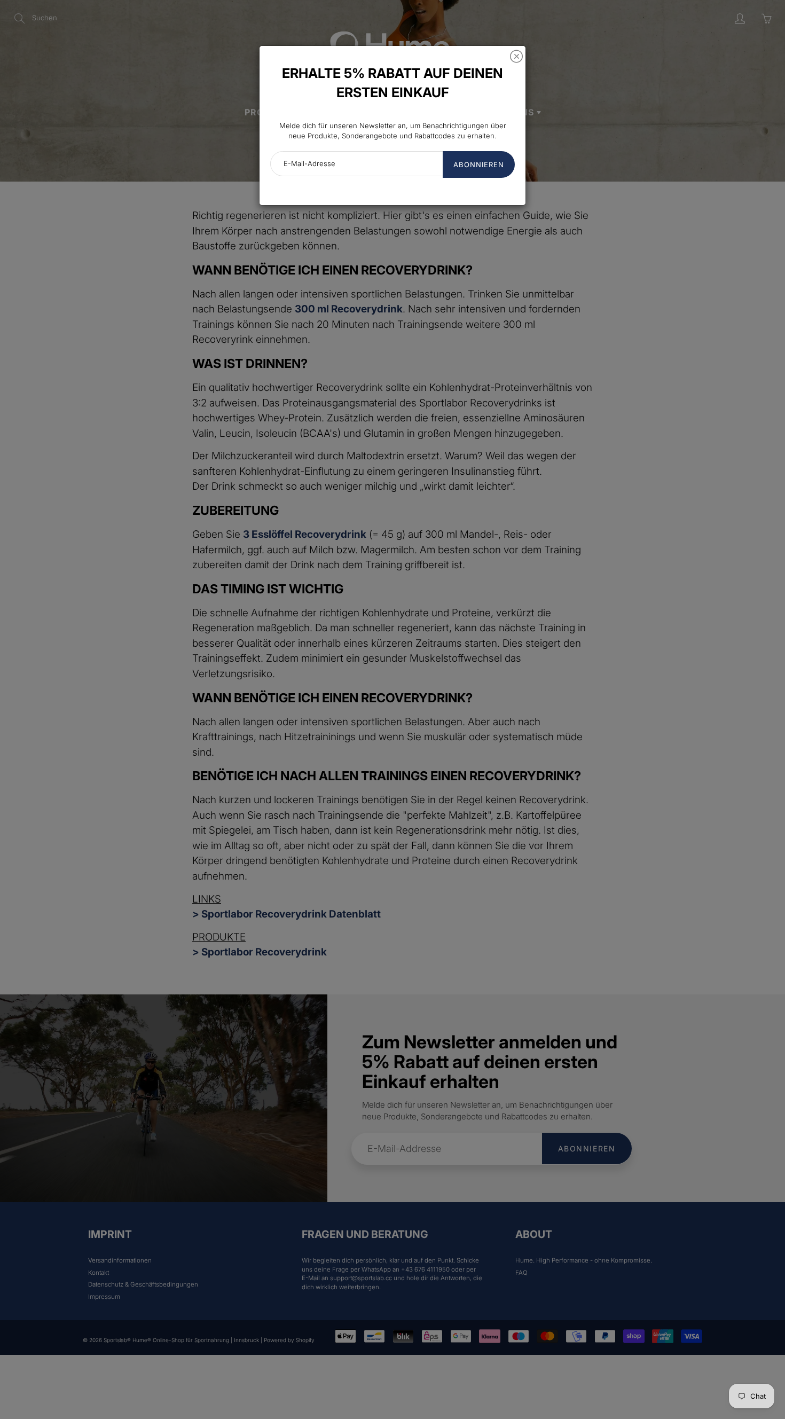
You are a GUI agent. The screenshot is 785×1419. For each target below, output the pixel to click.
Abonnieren (478, 164)
